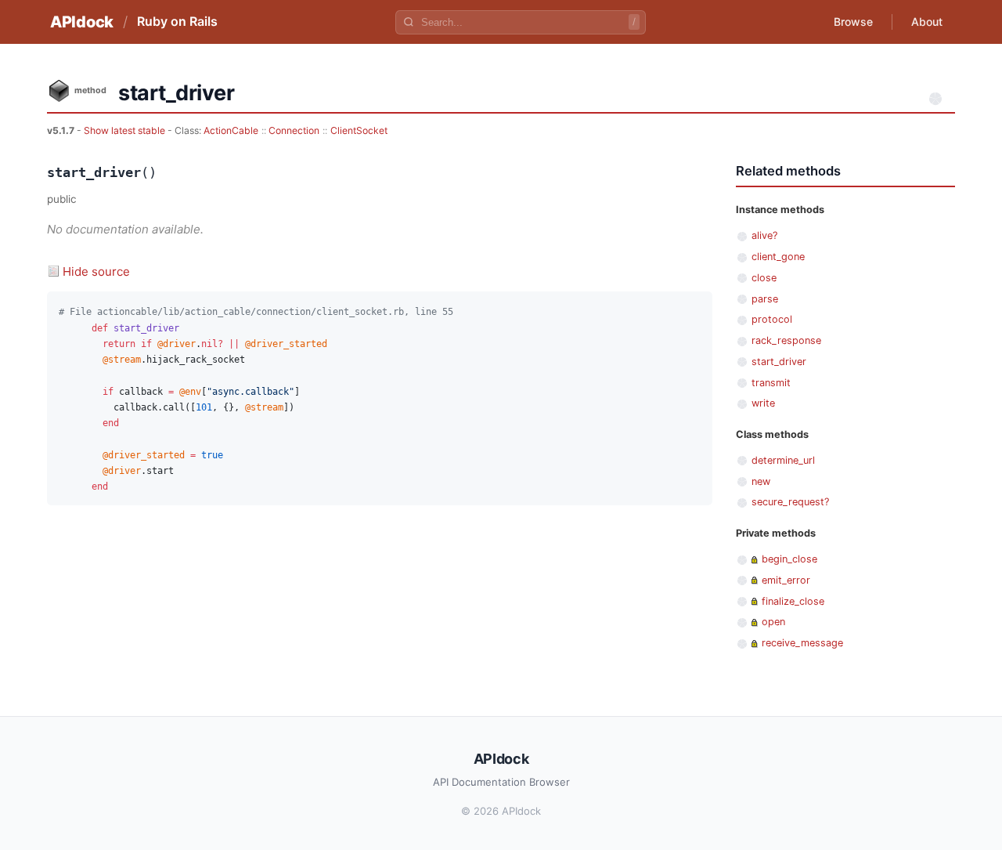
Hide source (96, 271)
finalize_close (793, 601)
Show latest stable (126, 130)
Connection (294, 130)
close (764, 278)
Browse (853, 21)
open (773, 622)
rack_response (786, 340)
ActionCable (231, 130)
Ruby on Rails (177, 21)
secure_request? (790, 502)
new (761, 481)
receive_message (802, 643)
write (763, 403)
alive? (764, 235)
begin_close (789, 559)
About (927, 21)
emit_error (786, 580)
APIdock (82, 22)
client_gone (778, 256)
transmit (771, 383)
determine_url (783, 460)
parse (765, 299)
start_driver (779, 361)
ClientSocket (358, 130)
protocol (772, 319)
